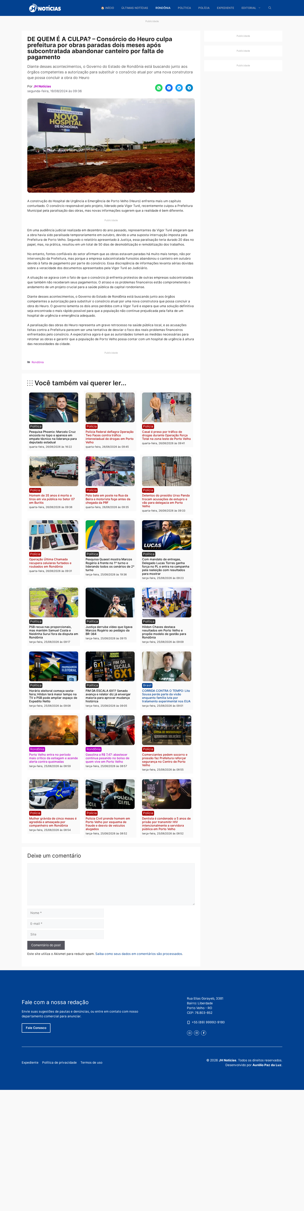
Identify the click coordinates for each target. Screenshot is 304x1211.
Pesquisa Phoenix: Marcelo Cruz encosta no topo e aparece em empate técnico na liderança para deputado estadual (53, 437)
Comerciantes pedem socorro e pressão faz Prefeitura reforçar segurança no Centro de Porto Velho (164, 760)
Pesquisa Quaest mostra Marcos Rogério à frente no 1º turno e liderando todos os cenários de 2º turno (110, 564)
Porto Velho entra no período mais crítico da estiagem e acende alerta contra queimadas (53, 758)
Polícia (203, 8)
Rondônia (163, 8)
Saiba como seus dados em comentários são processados (138, 954)
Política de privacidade (59, 1063)
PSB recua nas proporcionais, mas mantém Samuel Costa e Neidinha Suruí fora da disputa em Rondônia (53, 632)
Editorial (249, 8)
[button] (270, 8)
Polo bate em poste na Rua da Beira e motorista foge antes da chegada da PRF (108, 499)
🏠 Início (107, 8)
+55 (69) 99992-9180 (208, 1022)
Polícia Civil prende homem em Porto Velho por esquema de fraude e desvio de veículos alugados (108, 824)
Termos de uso (91, 1063)
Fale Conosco (36, 1028)
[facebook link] (203, 1033)
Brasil (147, 685)
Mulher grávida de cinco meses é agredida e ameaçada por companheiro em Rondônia (53, 822)
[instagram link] (196, 1033)
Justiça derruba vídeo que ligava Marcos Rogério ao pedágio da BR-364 (109, 630)
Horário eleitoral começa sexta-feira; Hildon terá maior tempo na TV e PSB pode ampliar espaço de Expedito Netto (53, 696)
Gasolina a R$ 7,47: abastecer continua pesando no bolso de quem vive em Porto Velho (107, 758)
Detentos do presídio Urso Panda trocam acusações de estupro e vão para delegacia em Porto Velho (166, 501)
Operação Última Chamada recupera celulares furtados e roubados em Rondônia (50, 562)
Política (184, 8)
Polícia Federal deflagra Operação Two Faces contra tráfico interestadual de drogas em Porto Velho (110, 437)
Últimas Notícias (134, 8)
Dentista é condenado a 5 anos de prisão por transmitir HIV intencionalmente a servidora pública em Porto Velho (166, 824)
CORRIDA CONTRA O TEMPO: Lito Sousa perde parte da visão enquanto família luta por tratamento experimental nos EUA (166, 696)
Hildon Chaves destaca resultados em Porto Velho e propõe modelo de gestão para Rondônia (164, 632)
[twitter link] (189, 1033)
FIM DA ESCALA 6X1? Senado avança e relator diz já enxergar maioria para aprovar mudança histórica (108, 696)
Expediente (225, 8)
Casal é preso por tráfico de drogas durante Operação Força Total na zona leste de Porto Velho (166, 435)
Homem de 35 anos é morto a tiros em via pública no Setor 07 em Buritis (52, 499)
